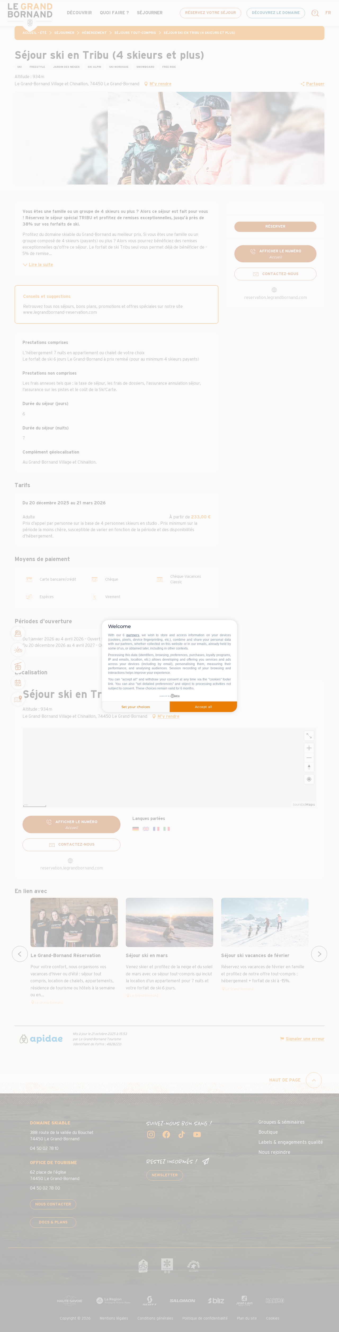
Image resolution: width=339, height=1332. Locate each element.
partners (132, 635)
